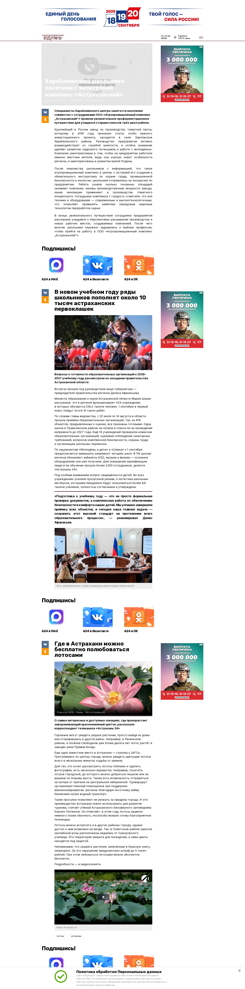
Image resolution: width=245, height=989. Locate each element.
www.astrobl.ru (99, 100)
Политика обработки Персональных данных (119, 972)
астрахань (76, 936)
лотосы (60, 936)
